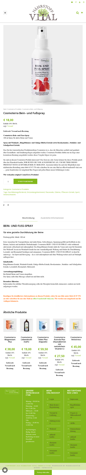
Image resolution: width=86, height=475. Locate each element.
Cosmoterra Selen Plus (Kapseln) (43, 339)
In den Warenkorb (25, 181)
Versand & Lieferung (53, 414)
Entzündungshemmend (36, 192)
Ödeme (57, 192)
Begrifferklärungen (75, 406)
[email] (72, 2)
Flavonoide (49, 192)
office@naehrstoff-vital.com (43, 298)
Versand (10, 126)
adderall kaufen (52, 435)
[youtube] (79, 2)
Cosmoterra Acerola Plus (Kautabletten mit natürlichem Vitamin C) (59, 343)
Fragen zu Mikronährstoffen (75, 415)
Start (4, 109)
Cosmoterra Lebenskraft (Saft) (26, 339)
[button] (5, 470)
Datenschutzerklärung (75, 430)
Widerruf (53, 429)
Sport (77, 192)
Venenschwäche (9, 194)
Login (52, 399)
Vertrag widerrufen (43, 472)
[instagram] (83, 2)
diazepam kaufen (53, 443)
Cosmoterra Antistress (76, 338)
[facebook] (75, 2)
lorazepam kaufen (53, 451)
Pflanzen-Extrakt (67, 192)
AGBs (72, 423)
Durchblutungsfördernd (17, 192)
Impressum (74, 399)
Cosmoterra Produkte (14, 109)
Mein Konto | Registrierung (54, 406)
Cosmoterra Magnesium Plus (10, 339)
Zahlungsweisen (55, 422)
